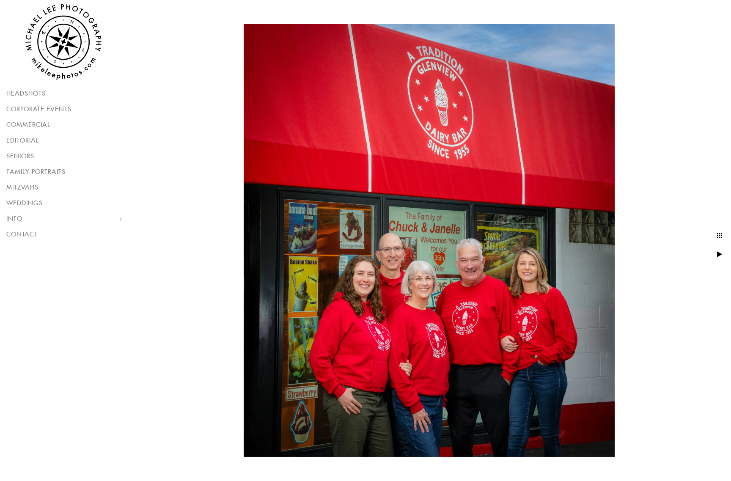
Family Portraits (36, 172)
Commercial (28, 125)
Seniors (20, 156)
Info (14, 219)
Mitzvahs (22, 187)
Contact (22, 234)
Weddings (24, 203)
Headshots (26, 93)
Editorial (22, 140)
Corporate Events (38, 109)
